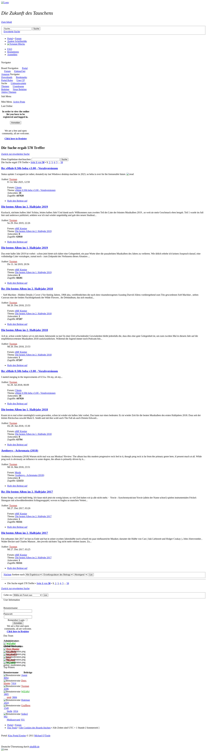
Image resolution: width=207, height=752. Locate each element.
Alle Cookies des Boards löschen (35, 727)
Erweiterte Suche (12, 31)
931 (23, 719)
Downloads (6, 77)
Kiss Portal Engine (17, 735)
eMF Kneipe (21, 228)
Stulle (9, 711)
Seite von (37, 162)
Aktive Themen (8, 92)
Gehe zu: (8, 595)
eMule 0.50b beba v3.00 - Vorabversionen (35, 190)
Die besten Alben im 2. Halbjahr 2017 (33, 516)
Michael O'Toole (42, 735)
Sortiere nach (18, 574)
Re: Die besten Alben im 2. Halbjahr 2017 (27, 491)
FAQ (9, 49)
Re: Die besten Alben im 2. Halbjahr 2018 (27, 288)
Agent (24, 675)
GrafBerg (25, 705)
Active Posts (19, 102)
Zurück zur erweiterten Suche (15, 154)
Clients (18, 187)
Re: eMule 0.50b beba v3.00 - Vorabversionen (29, 168)
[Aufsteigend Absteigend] (84, 574)
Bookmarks (21, 77)
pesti (9, 697)
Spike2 (24, 714)
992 (5, 716)
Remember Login (16, 620)
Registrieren (13, 52)
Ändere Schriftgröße (17, 41)
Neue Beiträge (20, 89)
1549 (6, 708)
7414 (13, 683)
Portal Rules (7, 80)
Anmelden (12, 54)
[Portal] (5, 2)
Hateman (25, 700)
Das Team (12, 727)
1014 (15, 711)
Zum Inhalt (6, 22)
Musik (18, 472)
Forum (18, 38)
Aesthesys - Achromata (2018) (19, 450)
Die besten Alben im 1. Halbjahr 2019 (24, 247)
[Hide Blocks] (2, 59)
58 (61, 162)
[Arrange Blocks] (16, 44)
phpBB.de (34, 746)
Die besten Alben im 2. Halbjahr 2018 (33, 313)
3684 (14, 697)
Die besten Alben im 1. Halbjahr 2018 (24, 409)
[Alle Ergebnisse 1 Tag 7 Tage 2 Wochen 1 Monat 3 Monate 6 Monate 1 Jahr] (33, 574)
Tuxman (13, 179)
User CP (21, 80)
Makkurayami (13, 719)
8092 (6, 678)
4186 (6, 689)
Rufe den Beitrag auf (17, 201)
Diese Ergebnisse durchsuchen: (16, 159)
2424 (6, 702)
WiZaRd (25, 691)
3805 (6, 694)
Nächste (7, 574)
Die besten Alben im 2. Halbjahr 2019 (24, 206)
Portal (10, 38)
